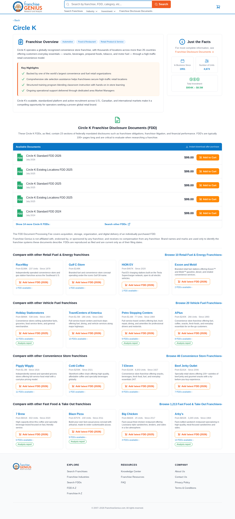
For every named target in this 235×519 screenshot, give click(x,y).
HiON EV (127, 264)
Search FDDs (74, 482)
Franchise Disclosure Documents (135, 11)
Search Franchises (73, 11)
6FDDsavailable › (24, 440)
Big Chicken (130, 414)
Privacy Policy (182, 482)
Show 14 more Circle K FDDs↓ (33, 224)
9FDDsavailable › (130, 339)
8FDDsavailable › (183, 339)
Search (163, 4)
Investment (107, 11)
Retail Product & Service (112, 42)
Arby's (179, 414)
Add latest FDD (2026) (35, 282)
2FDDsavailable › (183, 287)
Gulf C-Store (77, 264)
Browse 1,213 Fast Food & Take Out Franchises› (190, 404)
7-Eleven (127, 365)
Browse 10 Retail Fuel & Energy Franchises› (193, 254)
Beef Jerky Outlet (186, 365)
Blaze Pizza (76, 414)
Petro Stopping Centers (137, 312)
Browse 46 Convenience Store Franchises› (194, 356)
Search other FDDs (116, 224)
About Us (180, 471)
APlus (179, 312)
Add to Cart (209, 157)
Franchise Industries (78, 476)
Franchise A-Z (74, 493)
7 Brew (20, 414)
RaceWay (22, 264)
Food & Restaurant (87, 42)
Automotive (67, 42)
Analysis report (25, 343)
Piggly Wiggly (25, 365)
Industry (90, 11)
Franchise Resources (132, 476)
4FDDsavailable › (130, 440)
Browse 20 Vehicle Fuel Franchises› (199, 303)
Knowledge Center (131, 471)
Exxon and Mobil (186, 264)
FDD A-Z (71, 487)
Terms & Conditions (185, 487)
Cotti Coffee (76, 365)
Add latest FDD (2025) (35, 333)
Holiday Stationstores (30, 312)
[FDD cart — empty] (218, 7)
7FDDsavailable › (183, 392)
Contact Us (181, 476)
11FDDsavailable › (25, 339)
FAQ (123, 482)
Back (16, 20)
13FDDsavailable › (78, 339)
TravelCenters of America (85, 312)
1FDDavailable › (24, 288)
